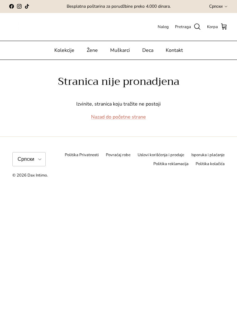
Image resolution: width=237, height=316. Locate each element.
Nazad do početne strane (118, 117)
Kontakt (174, 50)
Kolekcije (64, 50)
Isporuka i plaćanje (208, 155)
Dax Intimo (37, 175)
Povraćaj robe (118, 155)
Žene (92, 50)
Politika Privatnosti (82, 155)
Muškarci (120, 50)
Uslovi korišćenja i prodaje (161, 155)
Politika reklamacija (171, 164)
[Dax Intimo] (57, 27)
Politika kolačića (210, 164)
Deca (147, 50)
